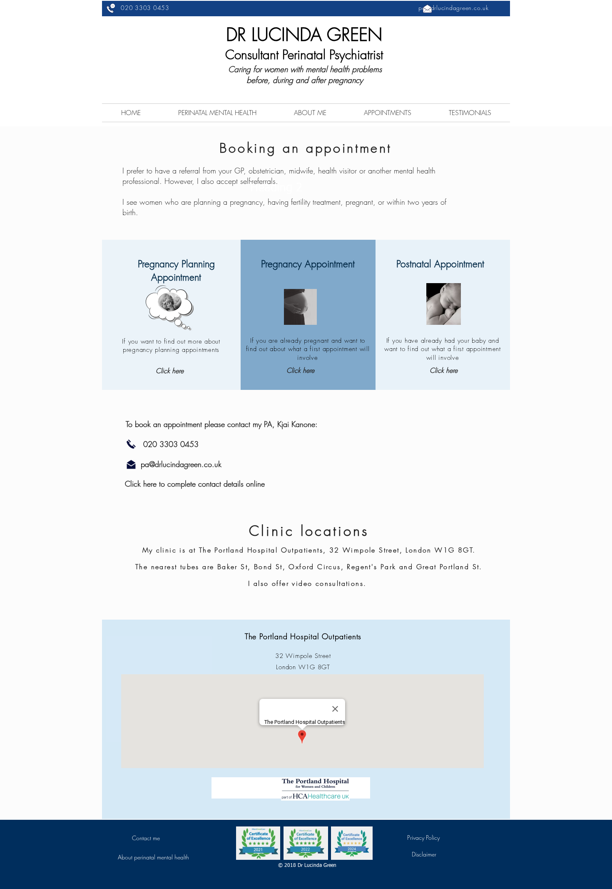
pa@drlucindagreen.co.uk (453, 8)
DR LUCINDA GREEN (304, 34)
